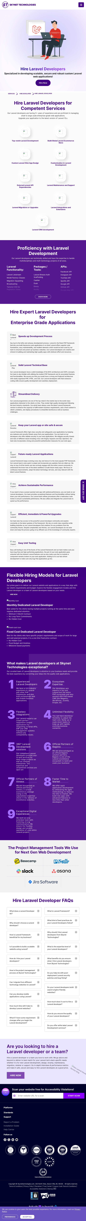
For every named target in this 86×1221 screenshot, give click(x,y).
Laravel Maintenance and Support (61, 178)
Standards (8, 1112)
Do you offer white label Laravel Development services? (60, 1026)
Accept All (27, 1217)
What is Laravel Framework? (58, 911)
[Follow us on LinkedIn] (12, 1139)
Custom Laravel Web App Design (25, 156)
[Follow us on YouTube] (16, 1139)
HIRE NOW (14, 594)
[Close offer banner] (83, 482)
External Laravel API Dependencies (25, 178)
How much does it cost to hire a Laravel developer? (60, 1003)
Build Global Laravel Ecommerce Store (61, 134)
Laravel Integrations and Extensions (61, 200)
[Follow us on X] (9, 1139)
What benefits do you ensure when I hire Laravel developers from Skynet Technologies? (59, 961)
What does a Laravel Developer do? (22, 912)
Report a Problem (11, 1122)
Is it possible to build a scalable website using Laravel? (22, 948)
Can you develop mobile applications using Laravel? (20, 995)
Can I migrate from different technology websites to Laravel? (22, 983)
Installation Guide (11, 1126)
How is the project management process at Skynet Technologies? (23, 971)
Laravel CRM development (43, 223)
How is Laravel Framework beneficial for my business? (20, 936)
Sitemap (50, 1189)
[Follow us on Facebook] (5, 1139)
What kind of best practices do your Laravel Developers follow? (60, 921)
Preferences (10, 1217)
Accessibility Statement (38, 1189)
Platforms (8, 1107)
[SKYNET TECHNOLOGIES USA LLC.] (19, 5)
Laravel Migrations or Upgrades (25, 200)
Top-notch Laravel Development (25, 134)
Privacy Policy (28, 1186)
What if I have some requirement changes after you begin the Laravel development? (22, 1020)
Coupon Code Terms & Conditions (64, 1186)
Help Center (9, 1129)
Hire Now (43, 83)
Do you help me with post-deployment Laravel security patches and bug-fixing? (58, 975)
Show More (43, 297)
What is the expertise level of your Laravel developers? (59, 948)
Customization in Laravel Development (61, 156)
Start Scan (74, 1096)
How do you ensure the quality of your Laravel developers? (59, 1014)
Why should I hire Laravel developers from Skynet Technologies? (57, 934)
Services (11, 93)
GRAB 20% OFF (83, 492)
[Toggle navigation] (81, 4)
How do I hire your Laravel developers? (20, 959)
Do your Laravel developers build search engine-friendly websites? (60, 989)
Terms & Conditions (15, 1186)
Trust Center (47, 1186)
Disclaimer (38, 1186)
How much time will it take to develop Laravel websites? (21, 1007)
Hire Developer (25, 93)
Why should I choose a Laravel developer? (22, 924)
